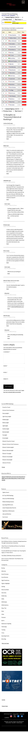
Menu (23, 2)
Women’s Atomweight (7, 459)
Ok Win (3, 699)
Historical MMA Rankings (8, 498)
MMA (2, 598)
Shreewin (6, 721)
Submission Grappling (6, 623)
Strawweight (5, 438)
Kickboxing (3, 595)
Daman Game (5, 706)
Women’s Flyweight (6, 453)
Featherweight (5, 428)
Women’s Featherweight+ (8, 447)
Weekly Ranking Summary (8, 501)
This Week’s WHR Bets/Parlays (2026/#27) (11, 555)
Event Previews (4, 574)
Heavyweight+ (5, 413)
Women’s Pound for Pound (8, 441)
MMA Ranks (4, 602)
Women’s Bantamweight (7, 450)
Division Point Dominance (8, 410)
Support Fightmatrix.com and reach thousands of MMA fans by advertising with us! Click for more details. (13, 478)
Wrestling (3, 639)
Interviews (3, 592)
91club (3, 467)
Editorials (3, 571)
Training (3, 629)
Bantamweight (5, 432)
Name (5, 365)
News (2, 611)
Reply (7, 138)
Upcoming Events (5, 635)
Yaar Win (14, 722)
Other (2, 614)
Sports (2, 620)
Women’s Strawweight (7, 456)
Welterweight (5, 422)
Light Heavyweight (6, 416)
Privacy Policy (16, 713)
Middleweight (5, 419)
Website (5, 379)
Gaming (3, 586)
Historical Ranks (5, 589)
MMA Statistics (4, 605)
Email (5, 372)
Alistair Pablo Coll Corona (9, 280)
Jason (5, 203)
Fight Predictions (5, 580)
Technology (4, 626)
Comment (6, 352)
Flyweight (4, 435)
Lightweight (5, 425)
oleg (5, 293)
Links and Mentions (6, 514)
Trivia (2, 632)
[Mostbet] (12, 690)
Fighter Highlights (5, 583)
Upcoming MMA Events (7, 504)
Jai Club (10, 721)
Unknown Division (6, 462)
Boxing (3, 568)
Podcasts (3, 617)
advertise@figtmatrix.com (17, 306)
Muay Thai (3, 608)
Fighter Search (5, 492)
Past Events (5, 517)
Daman (14, 721)
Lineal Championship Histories (9, 507)
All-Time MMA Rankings (7, 495)
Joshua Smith (6, 123)
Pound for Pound (6, 407)
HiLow (5, 250)
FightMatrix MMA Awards (8, 511)
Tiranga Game (19, 722)
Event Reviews (4, 577)
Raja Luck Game (5, 643)
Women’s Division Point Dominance (10, 444)
